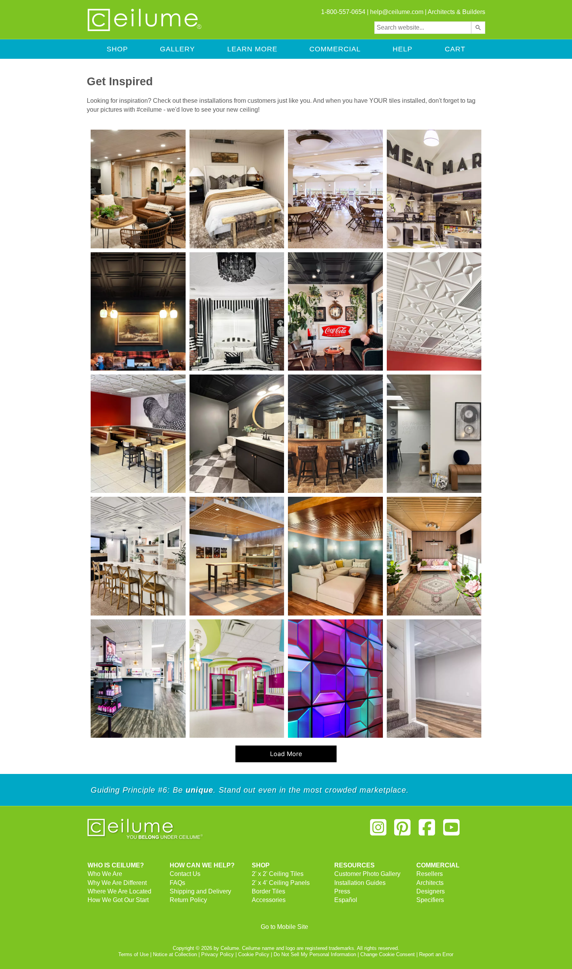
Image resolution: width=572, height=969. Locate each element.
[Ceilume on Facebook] (427, 830)
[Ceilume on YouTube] (451, 830)
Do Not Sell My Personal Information (315, 954)
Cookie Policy (253, 954)
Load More (269, 756)
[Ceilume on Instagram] (378, 830)
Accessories (269, 900)
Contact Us (185, 874)
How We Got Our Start (118, 900)
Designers (430, 891)
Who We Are (105, 874)
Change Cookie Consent (387, 954)
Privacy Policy (217, 954)
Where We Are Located (119, 891)
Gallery (177, 49)
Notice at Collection (175, 954)
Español (345, 900)
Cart (455, 49)
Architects (430, 882)
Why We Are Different (117, 882)
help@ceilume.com (396, 12)
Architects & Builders (456, 12)
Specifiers (430, 900)
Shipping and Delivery (200, 891)
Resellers (429, 874)
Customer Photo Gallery (367, 874)
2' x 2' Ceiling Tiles (278, 874)
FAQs (177, 882)
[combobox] (422, 27)
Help (402, 49)
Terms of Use (133, 954)
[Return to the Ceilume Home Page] (145, 29)
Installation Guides (360, 882)
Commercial (335, 49)
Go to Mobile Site (284, 926)
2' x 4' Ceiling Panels (281, 882)
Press (342, 891)
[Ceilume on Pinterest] (402, 830)
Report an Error (436, 954)
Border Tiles (268, 891)
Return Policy (188, 900)
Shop (117, 49)
